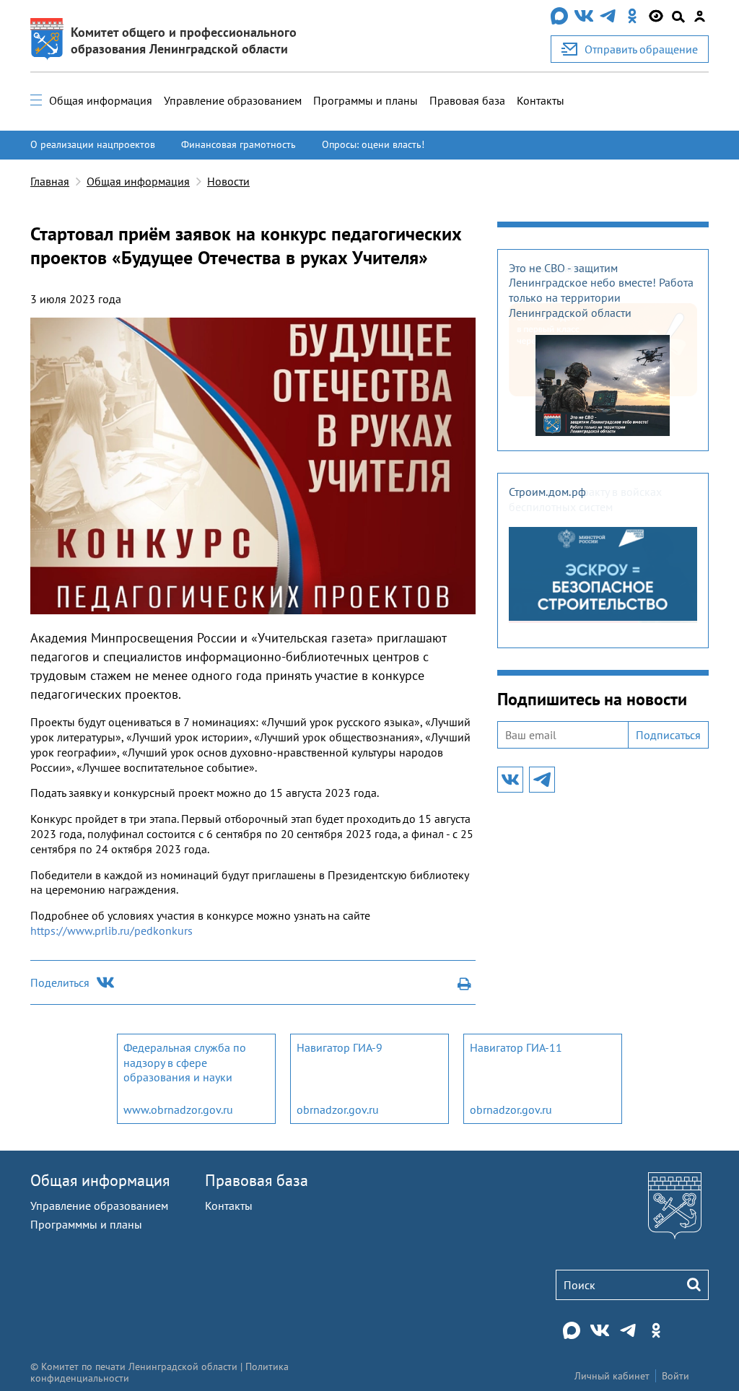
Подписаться (668, 735)
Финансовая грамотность (238, 144)
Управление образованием (233, 100)
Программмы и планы (86, 1224)
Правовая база (467, 100)
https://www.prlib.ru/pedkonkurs (111, 930)
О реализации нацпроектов (92, 144)
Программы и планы (365, 100)
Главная (49, 181)
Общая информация (100, 100)
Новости (228, 181)
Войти (675, 1375)
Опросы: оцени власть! (373, 144)
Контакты (540, 100)
